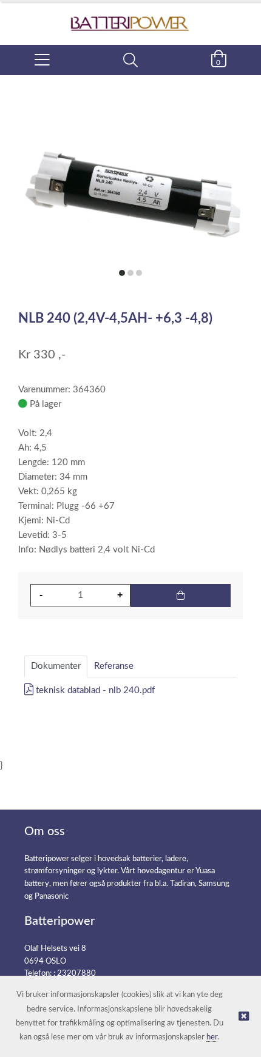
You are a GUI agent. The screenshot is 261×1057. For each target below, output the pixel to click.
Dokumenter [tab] (56, 666)
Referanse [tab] (114, 666)
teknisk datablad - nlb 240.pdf (94, 690)
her (211, 1037)
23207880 (76, 974)
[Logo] (130, 17)
